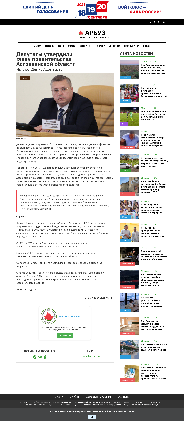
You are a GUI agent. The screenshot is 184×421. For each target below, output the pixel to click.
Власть (71, 45)
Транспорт (99, 45)
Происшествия (131, 45)
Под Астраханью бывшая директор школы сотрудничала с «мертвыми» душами (152, 325)
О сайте (74, 396)
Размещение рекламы (98, 396)
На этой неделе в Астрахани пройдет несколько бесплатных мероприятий (154, 92)
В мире (146, 45)
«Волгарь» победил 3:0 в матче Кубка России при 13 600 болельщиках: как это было (153, 115)
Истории (49, 45)
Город (61, 45)
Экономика (114, 45)
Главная (37, 45)
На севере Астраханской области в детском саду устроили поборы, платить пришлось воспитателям (153, 373)
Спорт (124, 124)
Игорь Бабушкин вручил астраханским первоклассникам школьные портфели (152, 208)
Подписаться (65, 335)
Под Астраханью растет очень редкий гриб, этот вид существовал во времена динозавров (153, 68)
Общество (84, 45)
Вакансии (124, 396)
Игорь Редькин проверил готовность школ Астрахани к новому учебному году (152, 231)
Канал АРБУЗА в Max (69, 316)
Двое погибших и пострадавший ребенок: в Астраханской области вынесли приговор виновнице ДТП (153, 186)
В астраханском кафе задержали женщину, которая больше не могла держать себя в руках (154, 255)
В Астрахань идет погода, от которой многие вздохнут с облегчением (154, 347)
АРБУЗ (92, 34)
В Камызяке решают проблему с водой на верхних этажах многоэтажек (151, 301)
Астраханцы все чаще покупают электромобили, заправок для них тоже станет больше (154, 162)
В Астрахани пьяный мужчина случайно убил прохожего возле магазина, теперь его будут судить (152, 280)
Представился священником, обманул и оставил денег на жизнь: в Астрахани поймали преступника (152, 140)
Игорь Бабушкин (90, 355)
